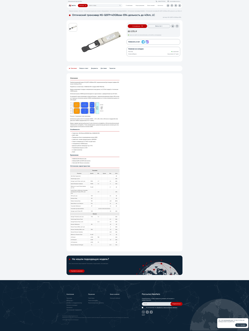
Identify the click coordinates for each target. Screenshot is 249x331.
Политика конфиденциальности (70, 316)
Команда (69, 298)
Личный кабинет (115, 298)
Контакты (160, 5)
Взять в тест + (159, 26)
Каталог (81, 11)
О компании (129, 5)
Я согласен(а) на (161, 307)
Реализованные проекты (96, 303)
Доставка (104, 68)
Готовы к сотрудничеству (74, 303)
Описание (74, 68)
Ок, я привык (241, 325)
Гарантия (112, 68)
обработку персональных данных (166, 307)
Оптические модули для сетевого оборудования (96, 11)
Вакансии (69, 300)
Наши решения (140, 5)
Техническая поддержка (74, 310)
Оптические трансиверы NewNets (118, 11)
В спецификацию (136, 26)
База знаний (150, 5)
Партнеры (91, 298)
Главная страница (73, 11)
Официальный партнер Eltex (72, 5)
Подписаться (176, 304)
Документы (94, 68)
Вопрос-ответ (83, 68)
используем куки (228, 320)
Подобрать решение (77, 271)
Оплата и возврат (72, 305)
